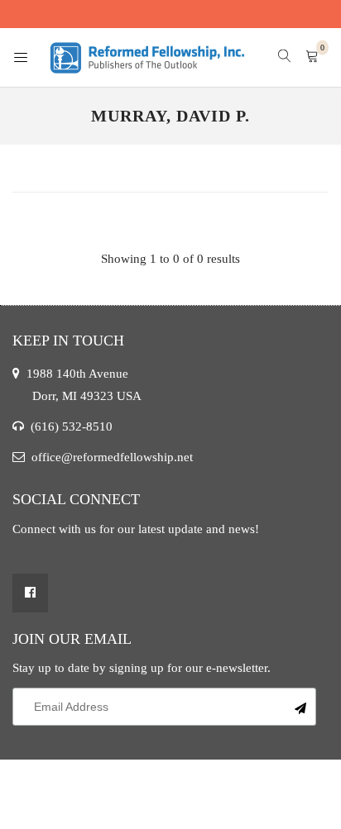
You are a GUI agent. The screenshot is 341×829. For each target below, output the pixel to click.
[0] (312, 57)
